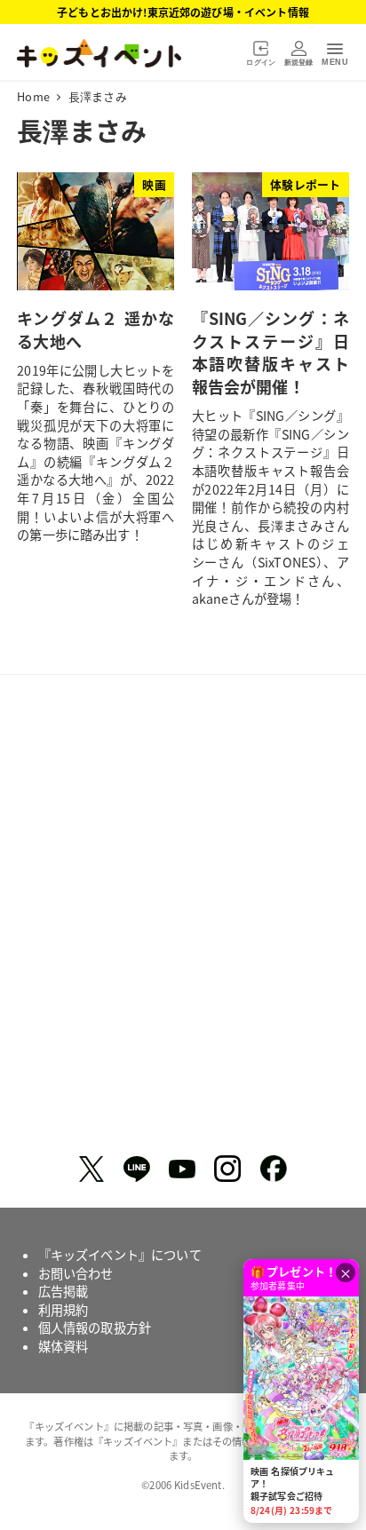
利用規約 (63, 1310)
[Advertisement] (183, 922)
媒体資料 (63, 1346)
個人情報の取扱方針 (94, 1327)
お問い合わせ (76, 1273)
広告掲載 (63, 1291)
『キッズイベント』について (120, 1255)
